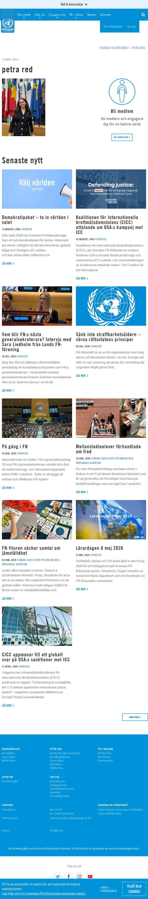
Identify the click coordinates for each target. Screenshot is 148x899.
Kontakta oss (57, 781)
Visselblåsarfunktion (62, 788)
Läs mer (7, 263)
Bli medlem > (122, 137)
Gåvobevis (56, 764)
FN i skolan (76, 15)
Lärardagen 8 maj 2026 (99, 548)
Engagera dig (57, 15)
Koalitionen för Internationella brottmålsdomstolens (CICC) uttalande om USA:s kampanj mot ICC (109, 224)
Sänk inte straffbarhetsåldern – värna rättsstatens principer (108, 336)
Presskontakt (10, 781)
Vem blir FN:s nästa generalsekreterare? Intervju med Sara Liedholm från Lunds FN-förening (36, 341)
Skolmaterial (105, 760)
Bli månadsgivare (60, 757)
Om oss (54, 777)
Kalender (105, 15)
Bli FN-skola (8, 760)
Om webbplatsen (60, 796)
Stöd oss (40, 15)
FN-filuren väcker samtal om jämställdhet (31, 550)
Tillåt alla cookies (134, 889)
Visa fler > (135, 717)
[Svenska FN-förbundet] (7, 20)
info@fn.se (56, 830)
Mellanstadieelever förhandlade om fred (108, 448)
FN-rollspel (104, 757)
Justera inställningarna (109, 888)
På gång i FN (15, 446)
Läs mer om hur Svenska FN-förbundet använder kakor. (44, 893)
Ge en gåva (8, 757)
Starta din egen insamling (65, 753)
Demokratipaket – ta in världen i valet (35, 219)
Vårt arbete (24, 15)
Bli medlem (8, 753)
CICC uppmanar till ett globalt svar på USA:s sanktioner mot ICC (36, 657)
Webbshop (56, 768)
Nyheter (91, 15)
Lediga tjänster (58, 785)
